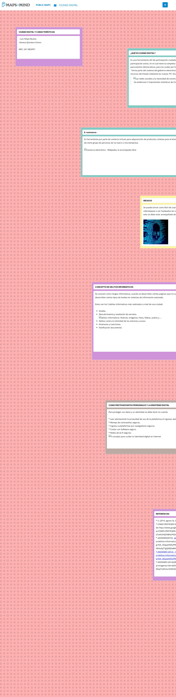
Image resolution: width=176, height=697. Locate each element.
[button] (165, 4)
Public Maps (43, 4)
